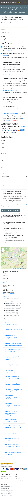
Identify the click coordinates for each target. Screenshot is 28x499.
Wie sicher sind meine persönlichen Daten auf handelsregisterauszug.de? (12, 413)
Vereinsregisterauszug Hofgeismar (12, 315)
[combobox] (14, 25)
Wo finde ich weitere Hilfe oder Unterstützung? (13, 453)
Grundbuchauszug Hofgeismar (12, 298)
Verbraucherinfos (5, 488)
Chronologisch (12, 74)
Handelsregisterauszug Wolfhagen (12, 313)
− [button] (3, 251)
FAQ (16, 476)
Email (2, 185)
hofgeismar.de (6, 296)
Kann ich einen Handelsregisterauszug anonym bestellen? (13, 405)
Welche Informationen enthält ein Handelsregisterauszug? (14, 330)
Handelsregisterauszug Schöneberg (13, 306)
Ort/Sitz (3, 36)
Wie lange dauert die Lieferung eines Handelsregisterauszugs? (13, 344)
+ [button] (3, 249)
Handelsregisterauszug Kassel (11, 312)
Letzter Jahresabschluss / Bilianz (15, 78)
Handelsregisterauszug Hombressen (13, 303)
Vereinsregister (5, 478)
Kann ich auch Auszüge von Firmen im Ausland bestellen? (13, 383)
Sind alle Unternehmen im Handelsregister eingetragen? (13, 377)
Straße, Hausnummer (6, 154)
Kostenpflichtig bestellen (10, 210)
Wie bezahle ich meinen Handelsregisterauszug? (11, 420)
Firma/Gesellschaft (6, 23)
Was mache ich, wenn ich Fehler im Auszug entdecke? (13, 390)
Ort (2, 167)
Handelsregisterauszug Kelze (11, 310)
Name (2, 147)
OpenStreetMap (19, 268)
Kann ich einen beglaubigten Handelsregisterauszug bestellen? (12, 357)
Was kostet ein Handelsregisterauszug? (11, 371)
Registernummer (5, 29)
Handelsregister (19, 481)
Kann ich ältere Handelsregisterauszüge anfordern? (11, 397)
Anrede (3, 140)
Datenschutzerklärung (7, 490)
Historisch (5, 74)
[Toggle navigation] (25, 2)
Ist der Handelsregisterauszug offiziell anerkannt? (13, 350)
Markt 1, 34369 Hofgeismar (9, 293)
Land (2, 174)
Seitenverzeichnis (6, 493)
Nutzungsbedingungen (7, 492)
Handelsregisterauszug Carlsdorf (12, 305)
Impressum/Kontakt (6, 486)
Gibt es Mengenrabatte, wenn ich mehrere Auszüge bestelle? (13, 426)
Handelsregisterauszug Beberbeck (12, 308)
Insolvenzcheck (9, 106)
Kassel (4, 282)
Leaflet (14, 268)
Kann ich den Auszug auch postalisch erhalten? (12, 432)
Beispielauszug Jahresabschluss (10, 90)
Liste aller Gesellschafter (12, 97)
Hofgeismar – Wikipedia (10, 301)
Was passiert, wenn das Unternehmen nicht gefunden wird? (13, 446)
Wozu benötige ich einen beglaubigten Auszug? (11, 364)
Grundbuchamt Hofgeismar (11, 300)
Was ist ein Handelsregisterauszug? (11, 323)
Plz (2, 160)
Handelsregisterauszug (11, 2)
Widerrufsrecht (23, 205)
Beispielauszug (8, 50)
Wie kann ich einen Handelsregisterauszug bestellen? (11, 337)
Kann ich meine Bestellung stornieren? (12, 439)
